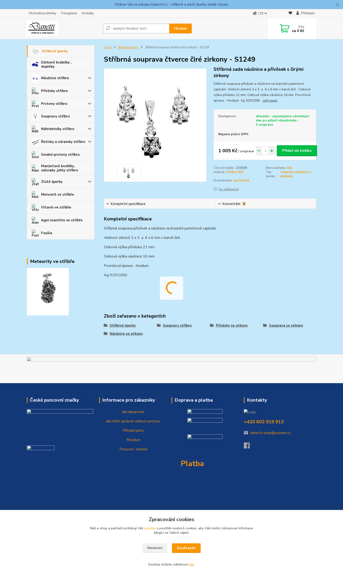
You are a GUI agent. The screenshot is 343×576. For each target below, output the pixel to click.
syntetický (241, 180)
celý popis (269, 100)
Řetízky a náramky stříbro (63, 141)
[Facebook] (249, 447)
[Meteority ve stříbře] (48, 291)
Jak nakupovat (132, 412)
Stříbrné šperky (55, 51)
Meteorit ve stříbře (57, 194)
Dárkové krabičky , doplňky (56, 64)
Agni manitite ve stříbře (62, 220)
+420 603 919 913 (264, 422)
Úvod (107, 47)
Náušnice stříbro (55, 78)
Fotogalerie (69, 13)
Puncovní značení (132, 449)
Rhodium (133, 440)
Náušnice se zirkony (126, 333)
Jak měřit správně (119, 421)
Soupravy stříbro (55, 116)
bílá (289, 168)
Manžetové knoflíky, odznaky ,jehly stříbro (59, 168)
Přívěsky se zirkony (232, 325)
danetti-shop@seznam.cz (270, 433)
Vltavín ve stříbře (56, 207)
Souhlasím (186, 548)
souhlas (150, 528)
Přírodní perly (133, 430)
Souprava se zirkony (286, 325)
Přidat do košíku (297, 150)
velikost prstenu (146, 421)
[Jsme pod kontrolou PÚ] (41, 455)
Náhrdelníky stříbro (57, 129)
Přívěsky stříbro (54, 90)
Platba (192, 464)
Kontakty (88, 13)
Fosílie (46, 233)
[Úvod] (63, 28)
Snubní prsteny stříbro (60, 154)
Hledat (180, 28)
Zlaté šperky (52, 181)
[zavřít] (337, 4)
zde (191, 564)
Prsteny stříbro (54, 103)
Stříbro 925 (235, 172)
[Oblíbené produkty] (290, 13)
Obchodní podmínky (42, 13)
